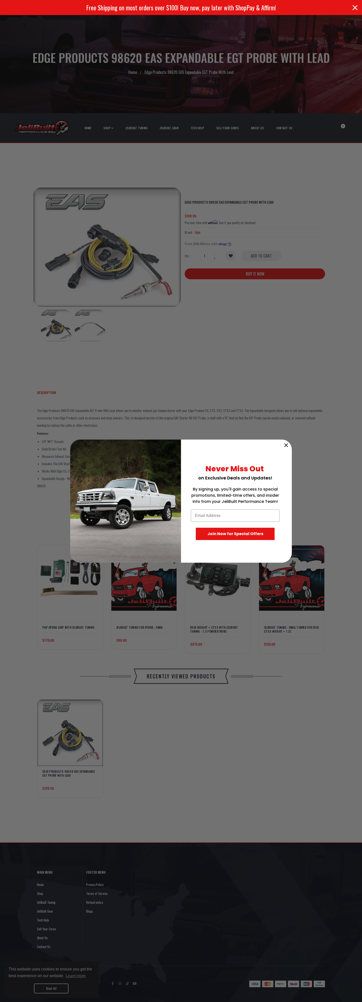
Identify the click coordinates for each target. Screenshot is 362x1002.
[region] (181, 7)
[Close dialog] (286, 445)
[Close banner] (355, 7)
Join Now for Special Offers (235, 534)
